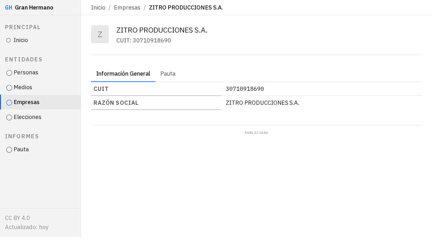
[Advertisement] (256, 182)
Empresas (127, 7)
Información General (123, 73)
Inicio (98, 7)
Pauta (168, 73)
